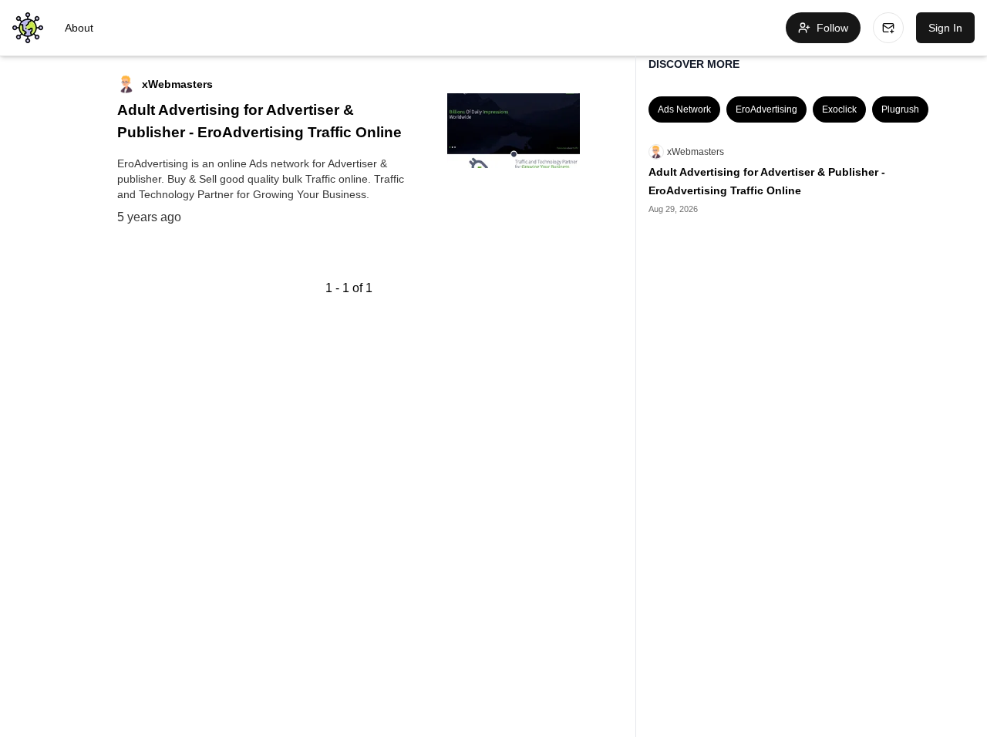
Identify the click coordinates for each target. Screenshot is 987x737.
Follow (832, 28)
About (79, 28)
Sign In (945, 28)
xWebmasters (695, 151)
